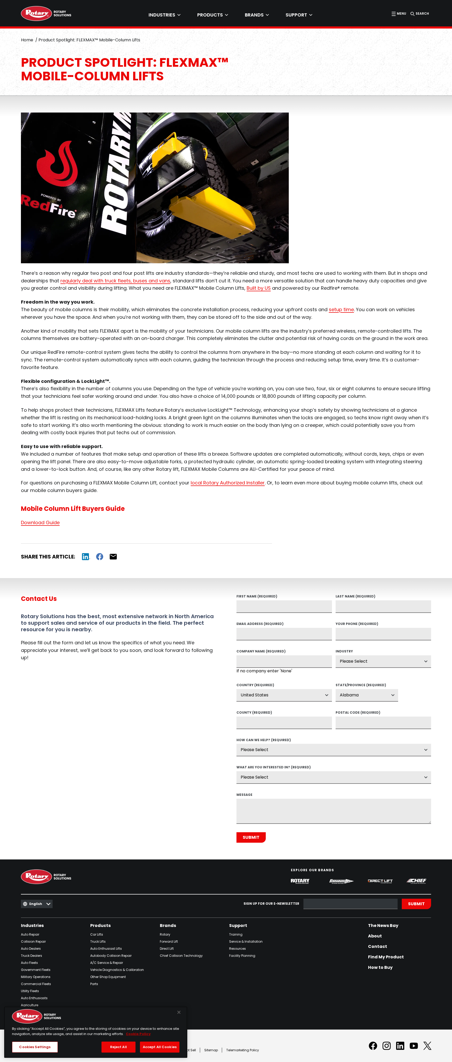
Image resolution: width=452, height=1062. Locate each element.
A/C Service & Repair (106, 963)
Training (235, 934)
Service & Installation (246, 941)
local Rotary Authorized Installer (228, 482)
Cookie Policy (138, 1033)
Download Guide (40, 522)
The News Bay (383, 925)
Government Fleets (35, 970)
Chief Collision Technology (181, 956)
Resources (237, 949)
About (375, 936)
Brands (168, 925)
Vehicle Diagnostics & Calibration (117, 970)
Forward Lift (169, 941)
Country (255, 685)
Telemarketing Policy (242, 1050)
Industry (344, 651)
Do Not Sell (187, 1050)
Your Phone (357, 624)
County (254, 713)
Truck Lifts (98, 941)
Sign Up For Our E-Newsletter (271, 904)
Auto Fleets (29, 963)
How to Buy (380, 967)
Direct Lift (167, 949)
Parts (94, 984)
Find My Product (386, 957)
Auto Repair (30, 934)
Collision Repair (33, 941)
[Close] (179, 1012)
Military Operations (35, 977)
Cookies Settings (34, 1046)
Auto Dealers (31, 949)
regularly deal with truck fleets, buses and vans (115, 280)
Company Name (261, 651)
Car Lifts (96, 934)
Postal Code (358, 713)
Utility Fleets (30, 991)
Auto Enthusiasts (34, 998)
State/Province (361, 685)
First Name (256, 597)
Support (238, 925)
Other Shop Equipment (108, 977)
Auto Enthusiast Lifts (106, 949)
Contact (377, 946)
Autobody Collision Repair (111, 956)
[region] (95, 1032)
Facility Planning (242, 956)
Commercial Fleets (36, 984)
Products (100, 925)
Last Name (355, 597)
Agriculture (29, 1005)
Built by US (259, 288)
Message (244, 795)
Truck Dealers (31, 956)
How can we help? (263, 740)
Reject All (118, 1046)
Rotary (165, 934)
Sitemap (211, 1050)
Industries (32, 925)
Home (27, 40)
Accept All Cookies (160, 1046)
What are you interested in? (273, 767)
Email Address (260, 624)
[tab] (164, 15)
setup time (341, 309)
